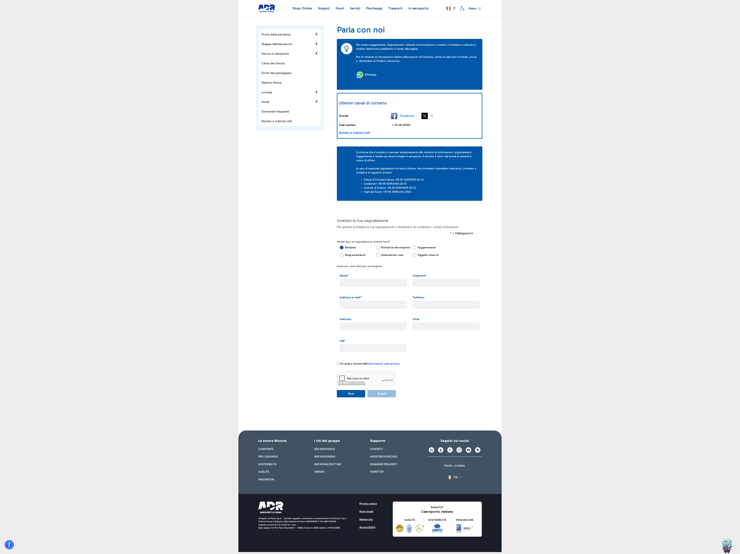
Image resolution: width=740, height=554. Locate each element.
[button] (451, 8)
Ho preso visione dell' (369, 363)
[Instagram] (459, 450)
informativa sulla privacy (383, 363)
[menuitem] (265, 449)
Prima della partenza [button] (276, 34)
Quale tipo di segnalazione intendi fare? (363, 241)
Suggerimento (427, 247)
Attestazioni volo (392, 255)
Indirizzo (345, 319)
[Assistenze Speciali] (462, 8)
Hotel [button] (265, 102)
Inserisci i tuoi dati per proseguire (359, 266)
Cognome (420, 275)
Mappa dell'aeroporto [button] (277, 44)
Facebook (407, 115)
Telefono (419, 297)
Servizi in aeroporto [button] (275, 53)
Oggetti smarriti (428, 255)
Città (416, 319)
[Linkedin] (431, 450)
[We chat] (477, 450)
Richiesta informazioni (394, 247)
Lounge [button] (267, 92)
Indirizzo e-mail (351, 297)
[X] (450, 450)
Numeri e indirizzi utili (354, 133)
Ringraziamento (355, 255)
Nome (344, 275)
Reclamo (350, 247)
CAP (342, 341)
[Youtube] (468, 450)
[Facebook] (440, 450)
